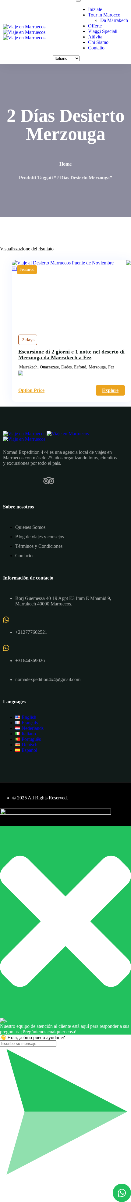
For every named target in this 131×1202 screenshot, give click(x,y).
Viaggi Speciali (102, 31)
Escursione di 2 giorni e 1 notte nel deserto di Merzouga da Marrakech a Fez (71, 355)
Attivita (95, 36)
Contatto (96, 47)
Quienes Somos (30, 527)
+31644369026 (30, 660)
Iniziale (95, 9)
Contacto (24, 555)
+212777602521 (31, 632)
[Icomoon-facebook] (8, 480)
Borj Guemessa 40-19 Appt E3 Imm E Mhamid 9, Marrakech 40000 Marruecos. (63, 601)
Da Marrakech (114, 20)
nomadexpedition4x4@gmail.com (47, 679)
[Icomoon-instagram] (28, 480)
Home (65, 164)
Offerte (95, 25)
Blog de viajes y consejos (39, 536)
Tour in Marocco (104, 14)
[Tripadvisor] (48, 480)
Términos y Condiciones (38, 546)
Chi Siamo (98, 42)
